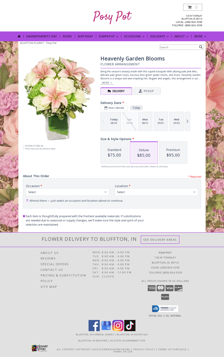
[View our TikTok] (129, 330)
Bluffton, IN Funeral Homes (95, 334)
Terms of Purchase (172, 349)
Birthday (85, 36)
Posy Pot (112, 17)
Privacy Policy (144, 349)
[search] (201, 47)
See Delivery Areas (160, 240)
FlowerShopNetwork (114, 349)
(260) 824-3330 (193, 22)
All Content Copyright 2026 (77, 349)
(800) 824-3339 (193, 25)
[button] (192, 7)
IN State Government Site (127, 340)
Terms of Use (123, 351)
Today (136, 107)
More (198, 36)
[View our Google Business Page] (106, 330)
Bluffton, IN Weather (92, 340)
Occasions (132, 36)
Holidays (157, 36)
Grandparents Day (41, 36)
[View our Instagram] (118, 330)
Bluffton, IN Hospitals (132, 334)
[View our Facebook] (94, 330)
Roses (67, 36)
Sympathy (107, 36)
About (179, 36)
